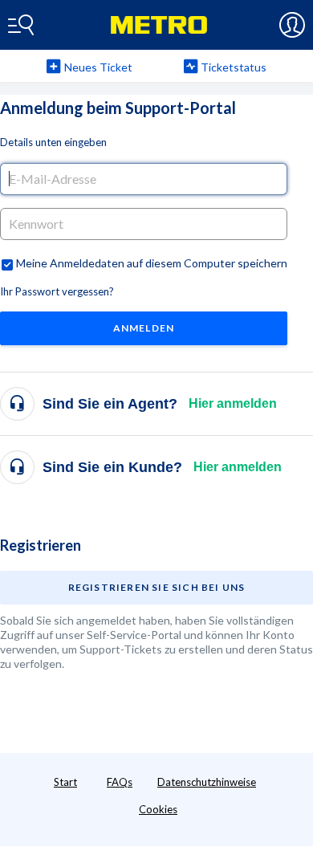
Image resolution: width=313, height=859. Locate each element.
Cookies (158, 809)
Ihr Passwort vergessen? (57, 291)
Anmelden (144, 328)
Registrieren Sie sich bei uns (157, 587)
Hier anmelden (233, 403)
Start (65, 782)
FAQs (119, 782)
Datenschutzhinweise (206, 782)
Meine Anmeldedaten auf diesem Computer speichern (151, 263)
